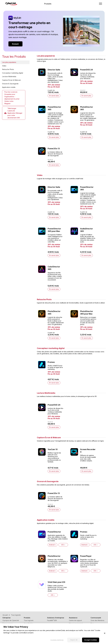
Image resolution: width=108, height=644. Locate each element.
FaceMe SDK (52, 620)
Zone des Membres (97, 620)
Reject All (73, 640)
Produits (47, 4)
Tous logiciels (28, 620)
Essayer (15, 44)
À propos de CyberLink (11, 620)
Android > (52, 545)
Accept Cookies (90, 640)
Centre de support (75, 620)
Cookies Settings (56, 640)
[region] (54, 633)
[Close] (104, 633)
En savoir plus (54, 96)
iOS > (63, 545)
